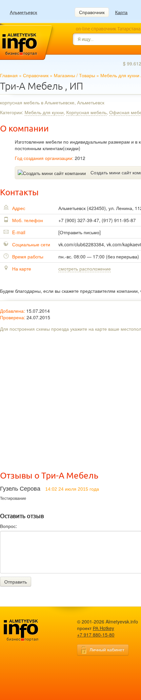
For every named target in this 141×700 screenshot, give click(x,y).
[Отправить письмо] (79, 232)
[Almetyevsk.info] (31, 630)
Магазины (64, 75)
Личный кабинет (107, 649)
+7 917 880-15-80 (95, 634)
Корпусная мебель (86, 112)
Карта (121, 12)
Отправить (15, 581)
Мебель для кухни (119, 75)
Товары (87, 75)
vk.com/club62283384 (81, 244)
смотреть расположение (84, 268)
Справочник (92, 12)
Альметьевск (23, 12)
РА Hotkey (103, 628)
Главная (9, 75)
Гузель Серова (20, 488)
